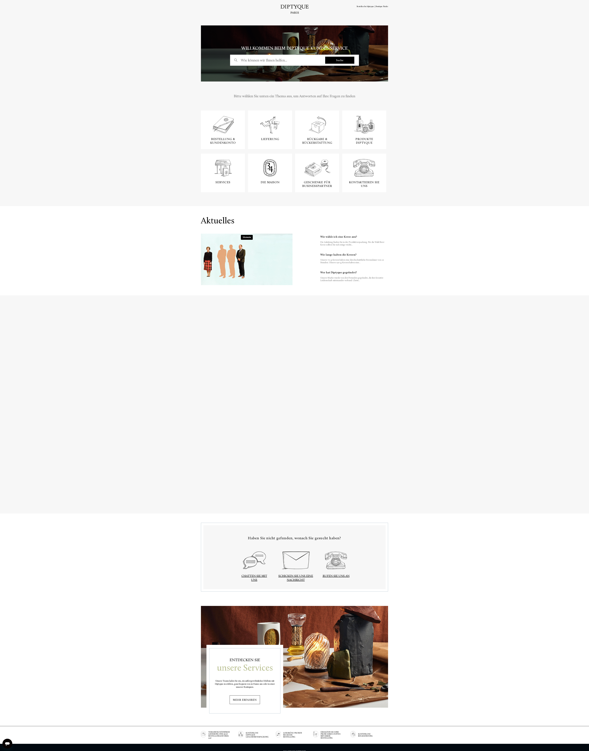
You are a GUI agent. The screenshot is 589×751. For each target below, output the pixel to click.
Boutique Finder (382, 6)
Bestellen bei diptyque (365, 6)
